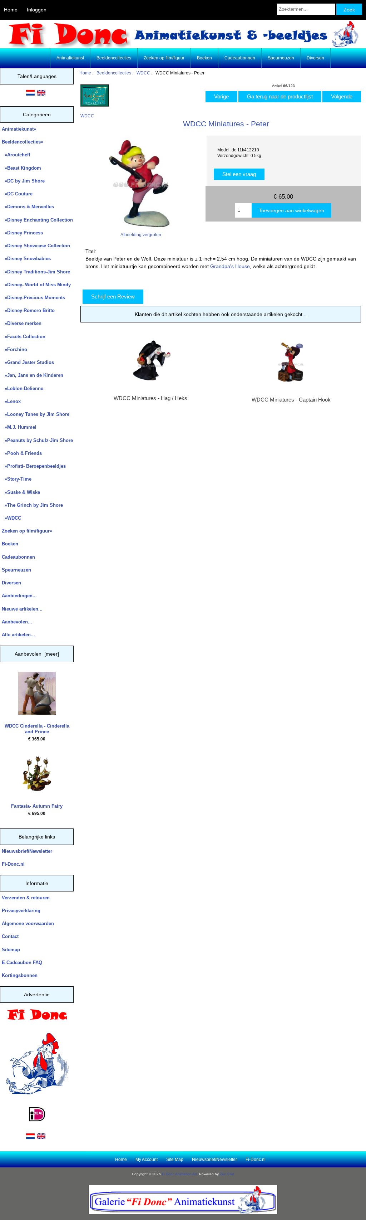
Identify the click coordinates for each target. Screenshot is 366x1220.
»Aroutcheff (16, 154)
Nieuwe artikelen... (22, 609)
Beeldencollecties (114, 73)
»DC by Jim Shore (23, 181)
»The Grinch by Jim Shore (32, 505)
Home (11, 10)
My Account (146, 1159)
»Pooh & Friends (22, 453)
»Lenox (11, 401)
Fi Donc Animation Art (179, 1174)
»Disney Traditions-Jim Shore (36, 271)
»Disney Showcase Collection (36, 245)
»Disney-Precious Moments (33, 297)
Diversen (315, 57)
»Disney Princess (22, 232)
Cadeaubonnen (239, 57)
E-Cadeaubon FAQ (22, 962)
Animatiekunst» (19, 129)
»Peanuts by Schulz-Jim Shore (37, 440)
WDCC (143, 73)
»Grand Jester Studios (28, 362)
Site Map (174, 1159)
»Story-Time (16, 479)
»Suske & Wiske (21, 492)
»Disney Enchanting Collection (37, 220)
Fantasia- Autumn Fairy (37, 806)
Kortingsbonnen (20, 975)
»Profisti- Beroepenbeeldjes (34, 466)
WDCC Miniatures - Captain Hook (291, 400)
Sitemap (11, 949)
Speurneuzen (281, 57)
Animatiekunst (70, 57)
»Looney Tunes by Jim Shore (35, 414)
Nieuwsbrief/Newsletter (27, 851)
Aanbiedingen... (19, 595)
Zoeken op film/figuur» (27, 531)
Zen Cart (227, 1174)
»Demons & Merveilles (28, 206)
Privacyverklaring (21, 910)
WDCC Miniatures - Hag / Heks (150, 398)
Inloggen (36, 10)
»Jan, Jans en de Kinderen (32, 375)
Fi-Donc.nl (13, 864)
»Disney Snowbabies (26, 258)
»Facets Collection (23, 336)
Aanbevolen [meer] (37, 654)
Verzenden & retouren (26, 897)
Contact (10, 936)
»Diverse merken (21, 323)
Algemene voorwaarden (28, 923)
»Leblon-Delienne (22, 388)
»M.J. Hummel (19, 427)
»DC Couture (17, 193)
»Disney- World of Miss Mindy (36, 284)
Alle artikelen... (18, 634)
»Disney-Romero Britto (28, 310)
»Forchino (14, 349)
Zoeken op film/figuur (164, 57)
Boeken (204, 57)
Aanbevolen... (17, 621)
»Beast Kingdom (21, 168)
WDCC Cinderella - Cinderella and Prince (37, 728)
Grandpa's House (230, 266)
